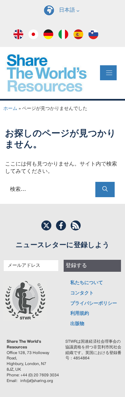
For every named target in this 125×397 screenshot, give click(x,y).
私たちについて (86, 283)
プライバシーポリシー (93, 303)
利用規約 (79, 313)
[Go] (105, 189)
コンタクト (82, 293)
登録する (76, 265)
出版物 (77, 324)
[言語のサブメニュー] (78, 10)
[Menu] (108, 72)
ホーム (10, 109)
